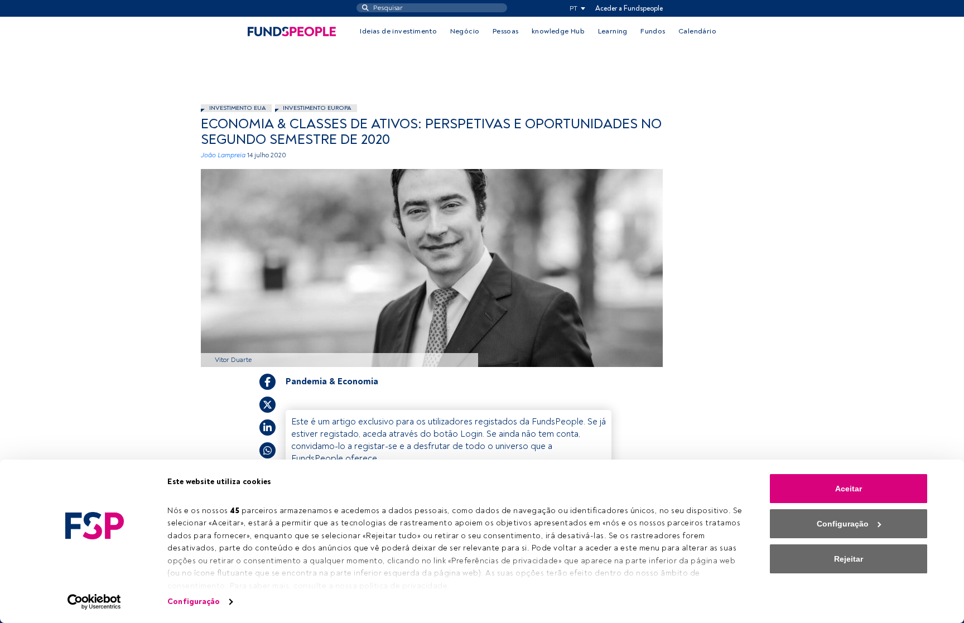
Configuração (193, 601)
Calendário (697, 31)
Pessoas (506, 31)
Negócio (465, 31)
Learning (613, 31)
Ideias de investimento (398, 31)
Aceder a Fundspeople (629, 8)
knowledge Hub (558, 31)
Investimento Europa (317, 108)
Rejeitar (848, 558)
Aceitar (848, 488)
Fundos (652, 31)
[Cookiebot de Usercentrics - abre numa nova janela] (94, 602)
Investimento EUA (237, 108)
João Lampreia (223, 155)
